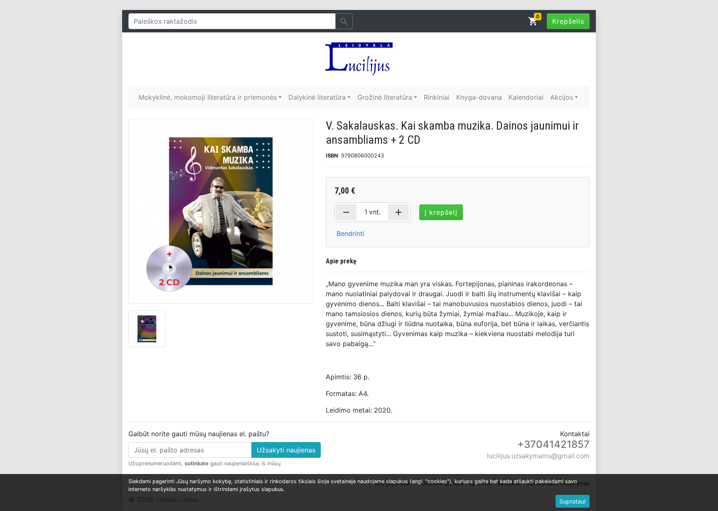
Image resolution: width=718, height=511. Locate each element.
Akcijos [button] (561, 97)
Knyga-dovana (479, 97)
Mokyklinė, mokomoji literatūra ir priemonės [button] (207, 97)
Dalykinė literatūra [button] (317, 97)
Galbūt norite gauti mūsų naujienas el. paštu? (198, 434)
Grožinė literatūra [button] (384, 97)
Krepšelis (568, 21)
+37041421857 (553, 444)
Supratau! (572, 501)
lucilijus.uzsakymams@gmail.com (538, 456)
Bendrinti (350, 233)
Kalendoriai (526, 97)
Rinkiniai (437, 97)
